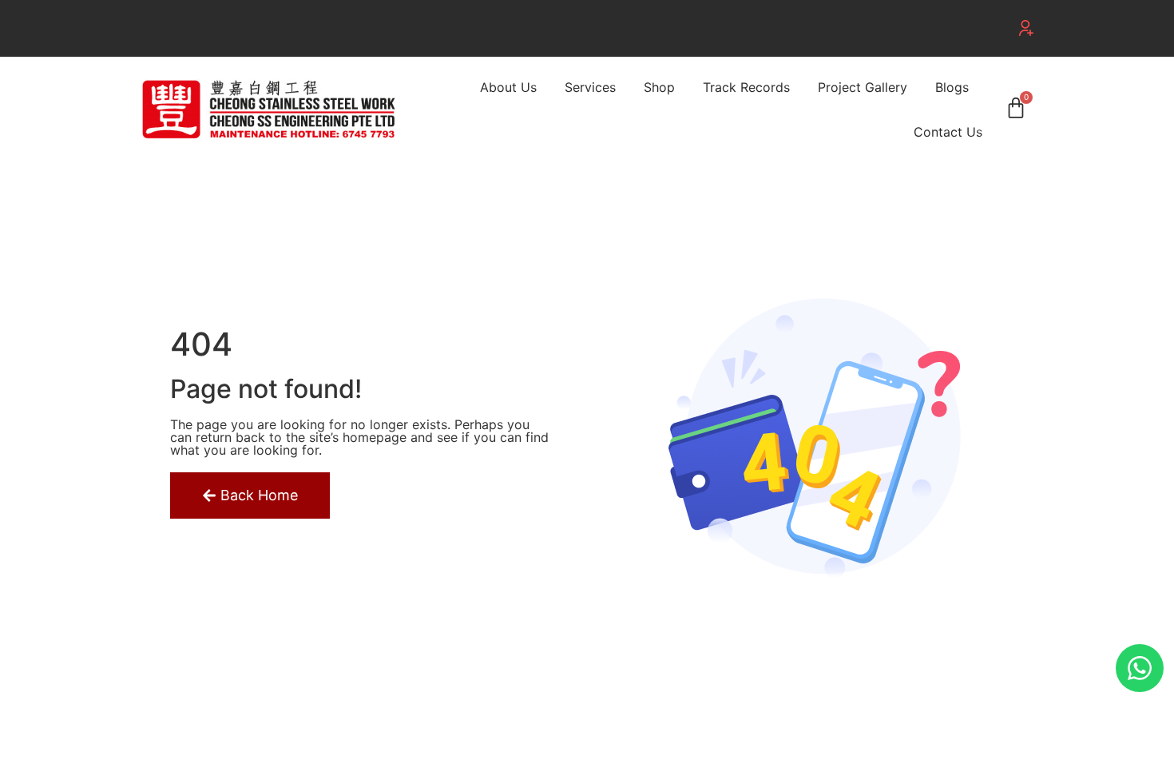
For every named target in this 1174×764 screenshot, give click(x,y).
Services (590, 87)
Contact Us (948, 132)
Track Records (746, 87)
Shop (659, 87)
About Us (508, 87)
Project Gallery (862, 87)
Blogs (952, 87)
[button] (1026, 28)
